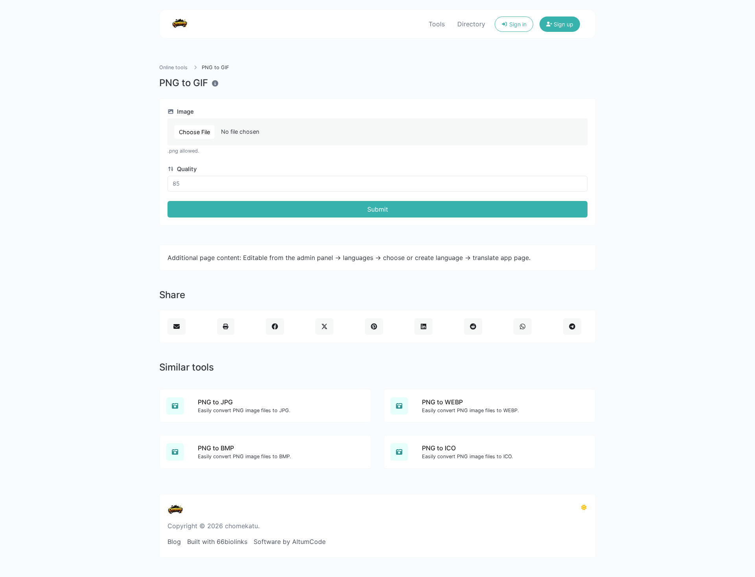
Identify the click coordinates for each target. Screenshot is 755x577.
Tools (437, 24)
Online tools (173, 67)
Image (184, 111)
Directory (471, 24)
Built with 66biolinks (217, 542)
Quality (186, 169)
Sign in (517, 24)
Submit (377, 209)
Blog (174, 542)
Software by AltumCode (290, 542)
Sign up (562, 24)
